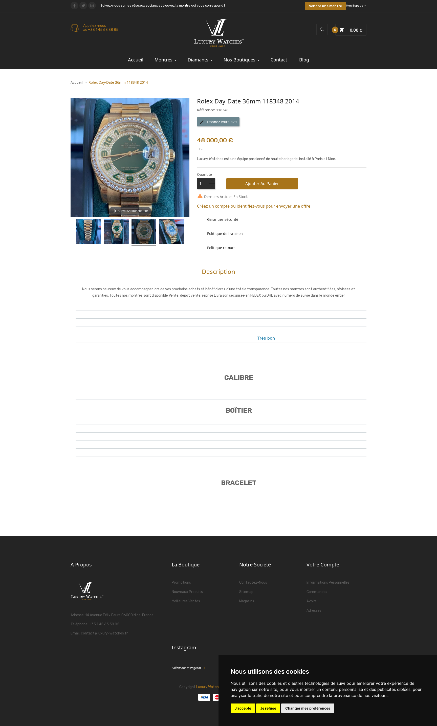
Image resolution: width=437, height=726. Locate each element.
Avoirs (312, 601)
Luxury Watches (209, 687)
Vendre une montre (325, 6)
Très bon (266, 338)
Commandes (317, 592)
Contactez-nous (253, 582)
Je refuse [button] (268, 708)
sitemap (246, 592)
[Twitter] (83, 5)
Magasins (246, 601)
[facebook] (74, 5)
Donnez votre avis (218, 122)
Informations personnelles (328, 582)
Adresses (314, 610)
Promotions (181, 582)
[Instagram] (92, 5)
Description (218, 271)
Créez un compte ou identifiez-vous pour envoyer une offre (253, 206)
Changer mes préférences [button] (307, 708)
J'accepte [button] (243, 708)
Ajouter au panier (262, 183)
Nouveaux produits (187, 592)
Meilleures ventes (186, 601)
